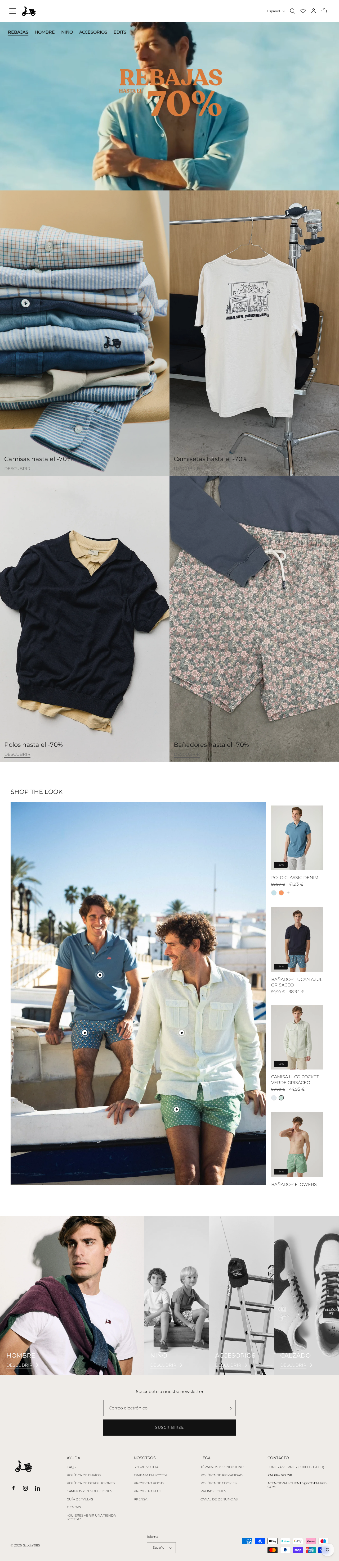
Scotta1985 (31, 1545)
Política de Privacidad (221, 1475)
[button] (12, 11)
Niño (67, 32)
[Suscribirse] (229, 1408)
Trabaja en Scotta (150, 1475)
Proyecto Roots (149, 1483)
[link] (17, 469)
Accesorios (93, 32)
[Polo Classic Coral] (281, 892)
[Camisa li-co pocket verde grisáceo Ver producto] (181, 1032)
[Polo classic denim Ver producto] (99, 975)
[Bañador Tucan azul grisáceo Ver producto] (84, 1032)
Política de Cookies (218, 1483)
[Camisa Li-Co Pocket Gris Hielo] (273, 1097)
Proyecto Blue (148, 1491)
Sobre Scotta (146, 1467)
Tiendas (74, 1507)
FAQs (71, 1467)
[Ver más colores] (288, 892)
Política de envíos (84, 1475)
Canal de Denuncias (219, 1499)
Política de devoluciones (91, 1483)
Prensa (140, 1499)
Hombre (45, 32)
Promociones (213, 1491)
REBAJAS (18, 32)
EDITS (120, 32)
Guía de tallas (80, 1499)
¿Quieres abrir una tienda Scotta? (91, 1517)
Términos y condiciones (222, 1467)
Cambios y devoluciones (89, 1491)
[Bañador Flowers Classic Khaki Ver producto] (176, 1109)
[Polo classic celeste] (273, 892)
